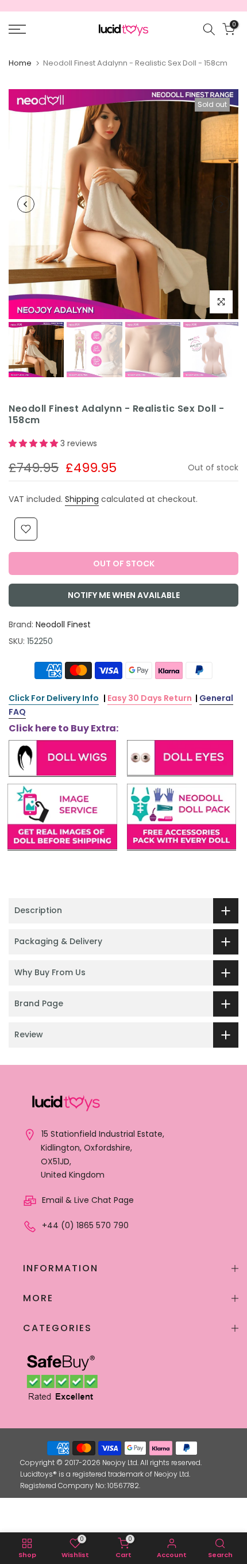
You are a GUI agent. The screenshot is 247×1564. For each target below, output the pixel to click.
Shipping (82, 499)
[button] (34, 443)
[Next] (221, 204)
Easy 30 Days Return (149, 698)
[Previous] (25, 204)
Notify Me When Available (124, 595)
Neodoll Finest (63, 624)
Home (20, 62)
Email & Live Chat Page (87, 1200)
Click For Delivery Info (54, 698)
